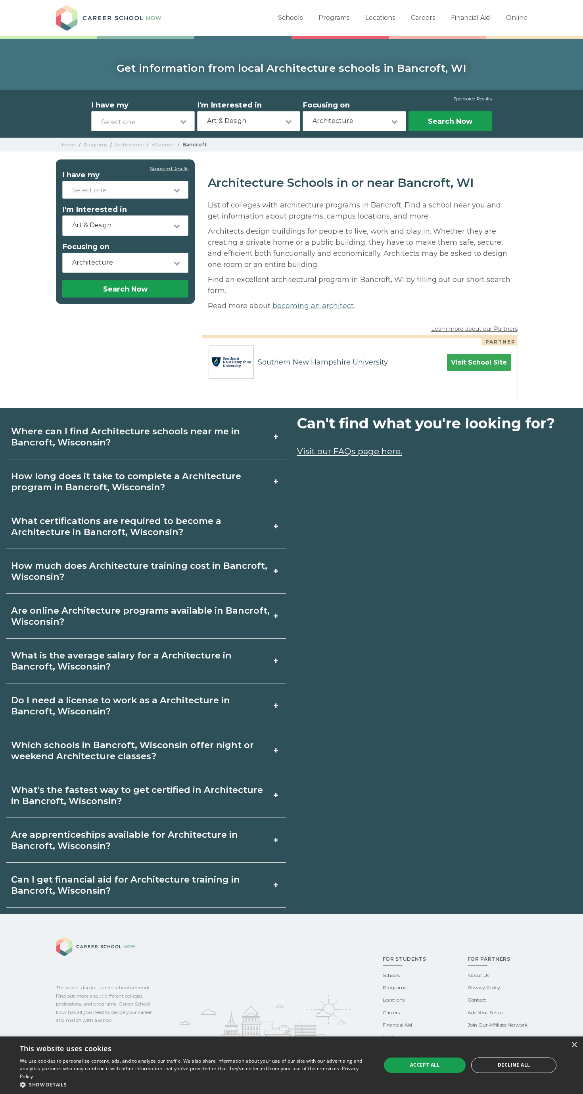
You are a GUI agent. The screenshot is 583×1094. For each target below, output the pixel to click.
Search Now (450, 121)
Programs (333, 17)
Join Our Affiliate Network (497, 1025)
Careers (423, 17)
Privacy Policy (484, 987)
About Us (478, 975)
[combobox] (143, 121)
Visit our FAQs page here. (349, 451)
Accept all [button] (425, 1064)
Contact (477, 1000)
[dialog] (291, 1065)
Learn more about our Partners (474, 328)
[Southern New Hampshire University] (228, 362)
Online (516, 17)
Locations (380, 17)
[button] (195, 1084)
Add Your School (486, 1012)
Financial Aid (470, 17)
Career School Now (111, 18)
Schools (290, 17)
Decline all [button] (514, 1064)
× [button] (574, 1045)
